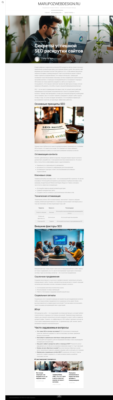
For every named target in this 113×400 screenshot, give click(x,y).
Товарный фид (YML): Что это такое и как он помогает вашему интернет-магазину (59, 378)
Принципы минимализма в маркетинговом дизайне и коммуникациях (74, 376)
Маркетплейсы (69, 12)
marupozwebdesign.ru (59, 4)
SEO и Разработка (56, 12)
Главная (47, 12)
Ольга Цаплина (48, 58)
